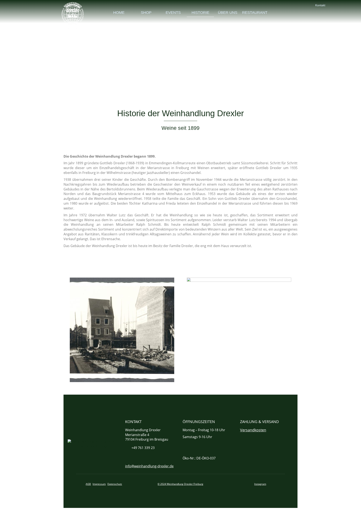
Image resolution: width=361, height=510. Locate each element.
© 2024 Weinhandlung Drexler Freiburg (180, 484)
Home (119, 12)
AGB (88, 484)
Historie (200, 12)
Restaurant (254, 12)
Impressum (99, 484)
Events (173, 12)
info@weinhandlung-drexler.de (149, 466)
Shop (146, 12)
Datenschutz (114, 484)
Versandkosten (253, 429)
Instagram (260, 484)
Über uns (227, 12)
